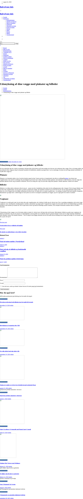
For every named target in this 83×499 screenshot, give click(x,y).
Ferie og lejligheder (8, 58)
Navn (1, 280)
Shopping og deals (11, 26)
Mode (7, 30)
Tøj (4, 77)
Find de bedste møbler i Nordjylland (12, 241)
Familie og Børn (7, 56)
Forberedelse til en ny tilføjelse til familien (11, 225)
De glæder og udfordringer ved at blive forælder (13, 232)
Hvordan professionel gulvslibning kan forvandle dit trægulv (16, 302)
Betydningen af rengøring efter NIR (10, 325)
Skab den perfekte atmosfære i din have (11, 395)
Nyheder (5, 71)
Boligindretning (10, 20)
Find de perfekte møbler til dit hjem (12, 259)
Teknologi (5, 75)
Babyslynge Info (6, 7)
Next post (2, 228)
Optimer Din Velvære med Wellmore (10, 463)
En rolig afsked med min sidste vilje (9, 351)
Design (8, 29)
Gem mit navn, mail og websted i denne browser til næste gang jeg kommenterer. (22, 286)
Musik (8, 33)
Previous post (3, 222)
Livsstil (5, 67)
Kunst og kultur (10, 27)
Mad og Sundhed (10, 23)
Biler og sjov (6, 49)
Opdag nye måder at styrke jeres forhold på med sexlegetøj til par (18, 385)
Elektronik (9, 24)
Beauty (8, 32)
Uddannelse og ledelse (9, 78)
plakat (66, 178)
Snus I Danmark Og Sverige (7, 484)
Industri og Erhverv (11, 21)
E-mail (2, 283)
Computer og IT (7, 52)
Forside (5, 17)
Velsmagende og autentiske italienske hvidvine (12, 495)
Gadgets (5, 59)
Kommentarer (3, 277)
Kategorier (6, 18)
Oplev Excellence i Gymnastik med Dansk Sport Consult (15, 429)
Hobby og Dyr (7, 61)
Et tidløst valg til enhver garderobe (9, 473)
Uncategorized (10, 34)
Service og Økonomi (8, 72)
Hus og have (6, 62)
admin (10, 161)
